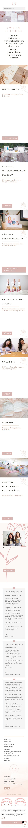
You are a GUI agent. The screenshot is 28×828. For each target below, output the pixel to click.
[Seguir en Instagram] (5, 788)
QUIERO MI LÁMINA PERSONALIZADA (11, 269)
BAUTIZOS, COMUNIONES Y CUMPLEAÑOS (12, 752)
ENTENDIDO (14, 822)
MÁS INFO (7, 206)
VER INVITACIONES (10, 138)
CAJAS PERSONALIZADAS (11, 756)
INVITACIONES (8, 747)
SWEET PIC (7, 742)
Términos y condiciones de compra (13, 784)
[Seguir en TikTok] (8, 788)
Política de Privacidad (15, 826)
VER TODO (7, 519)
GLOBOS (6, 758)
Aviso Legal (23, 826)
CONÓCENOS (9, 571)
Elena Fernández (17, 794)
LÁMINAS (7, 749)
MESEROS (7, 760)
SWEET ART (7, 739)
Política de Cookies (6, 826)
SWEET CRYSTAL (9, 744)
